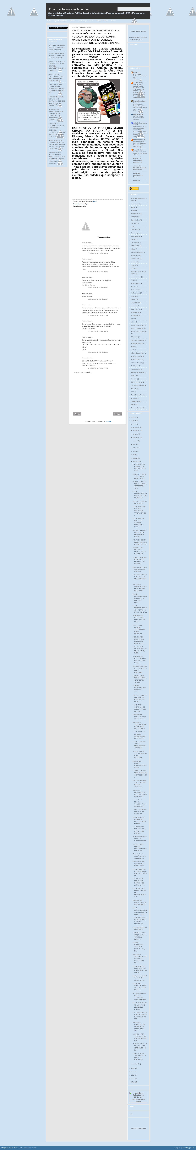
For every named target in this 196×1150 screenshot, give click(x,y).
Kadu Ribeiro (135, 290)
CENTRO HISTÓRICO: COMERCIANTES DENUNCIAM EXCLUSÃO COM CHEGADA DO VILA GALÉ (57, 89)
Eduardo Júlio (135, 258)
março (135, 458)
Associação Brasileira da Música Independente (140, 167)
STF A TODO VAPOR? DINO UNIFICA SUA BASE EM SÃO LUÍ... (140, 542)
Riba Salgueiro (135, 369)
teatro (132, 392)
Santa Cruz (134, 375)
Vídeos (113, 21)
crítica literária (135, 245)
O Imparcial (134, 337)
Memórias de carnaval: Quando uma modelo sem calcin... (140, 839)
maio (134, 451)
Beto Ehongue (135, 213)
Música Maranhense (139, 101)
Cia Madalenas (135, 236)
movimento (134, 315)
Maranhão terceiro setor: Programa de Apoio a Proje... (139, 856)
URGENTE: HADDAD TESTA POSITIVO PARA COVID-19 (139, 476)
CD (132, 226)
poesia (133, 346)
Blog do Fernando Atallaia (69, 9)
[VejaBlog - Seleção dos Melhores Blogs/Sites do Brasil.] (138, 1097)
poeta (132, 350)
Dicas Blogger (187, 1148)
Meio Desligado (138, 114)
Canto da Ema (135, 220)
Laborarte (134, 296)
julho (134, 444)
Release (72, 21)
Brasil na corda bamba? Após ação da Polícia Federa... (139, 902)
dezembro (136, 427)
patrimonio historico (137, 343)
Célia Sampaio (135, 233)
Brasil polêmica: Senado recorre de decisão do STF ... (139, 717)
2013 (133, 1075)
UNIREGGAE (135, 401)
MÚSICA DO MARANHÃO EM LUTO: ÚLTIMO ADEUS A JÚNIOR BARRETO (57, 47)
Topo (193, 1148)
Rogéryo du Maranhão (138, 372)
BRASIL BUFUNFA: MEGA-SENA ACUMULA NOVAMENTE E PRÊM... (139, 523)
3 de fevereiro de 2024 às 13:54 (98, 331)
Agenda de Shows (60, 21)
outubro (135, 434)
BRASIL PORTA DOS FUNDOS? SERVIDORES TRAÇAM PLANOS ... (139, 511)
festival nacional (136, 277)
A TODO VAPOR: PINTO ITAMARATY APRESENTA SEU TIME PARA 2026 (57, 55)
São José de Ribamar (137, 385)
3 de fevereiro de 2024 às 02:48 (98, 315)
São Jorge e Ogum (136, 382)
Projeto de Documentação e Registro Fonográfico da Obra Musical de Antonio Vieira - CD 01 (140, 106)
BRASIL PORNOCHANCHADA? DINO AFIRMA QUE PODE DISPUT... (140, 598)
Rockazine (136, 180)
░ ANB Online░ (138, 82)
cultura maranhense (137, 252)
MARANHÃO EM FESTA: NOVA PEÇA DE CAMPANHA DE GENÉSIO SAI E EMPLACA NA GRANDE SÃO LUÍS (57, 101)
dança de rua (135, 255)
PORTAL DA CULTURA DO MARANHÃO (137, 160)
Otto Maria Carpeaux (137, 340)
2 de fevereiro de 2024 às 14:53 (98, 271)
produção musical (136, 359)
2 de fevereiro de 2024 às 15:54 (98, 299)
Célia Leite (134, 229)
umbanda (134, 398)
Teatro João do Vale (137, 395)
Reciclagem (134, 366)
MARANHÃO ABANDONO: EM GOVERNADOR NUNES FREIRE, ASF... (139, 1026)
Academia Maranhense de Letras (138, 175)
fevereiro (136, 461)
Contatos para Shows (85, 21)
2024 (133, 424)
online (131, 1114)
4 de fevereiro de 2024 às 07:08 (98, 368)
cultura (133, 249)
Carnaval (134, 223)
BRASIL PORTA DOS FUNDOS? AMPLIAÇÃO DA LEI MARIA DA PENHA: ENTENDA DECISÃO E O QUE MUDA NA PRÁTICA (57, 144)
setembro (136, 437)
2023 (133, 1068)
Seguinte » (117, 414)
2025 (133, 420)
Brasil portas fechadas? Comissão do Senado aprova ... (140, 978)
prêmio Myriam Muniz (137, 353)
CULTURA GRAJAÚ (139, 140)
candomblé (134, 216)
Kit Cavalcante (135, 293)
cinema (133, 239)
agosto (135, 441)
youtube (133, 404)
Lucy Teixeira (135, 302)
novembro (136, 430)
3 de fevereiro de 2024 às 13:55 (98, 352)
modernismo (135, 312)
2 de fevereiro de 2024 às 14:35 (98, 253)
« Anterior (77, 414)
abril (134, 454)
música (133, 322)
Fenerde (133, 265)
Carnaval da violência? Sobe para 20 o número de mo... (140, 811)
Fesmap (133, 268)
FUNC (133, 280)
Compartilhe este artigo (80, 204)
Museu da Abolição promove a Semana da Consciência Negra (139, 143)
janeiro (135, 1064)
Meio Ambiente (135, 309)
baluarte (133, 210)
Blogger (108, 421)
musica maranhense (137, 328)
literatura (133, 299)
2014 (133, 1071)
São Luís (133, 388)
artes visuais (135, 204)
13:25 (95, 201)
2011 (133, 1082)
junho (135, 447)
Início (49, 21)
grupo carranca (135, 283)
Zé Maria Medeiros (136, 408)
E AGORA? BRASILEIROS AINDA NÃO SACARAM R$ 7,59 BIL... (139, 947)
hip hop (133, 286)
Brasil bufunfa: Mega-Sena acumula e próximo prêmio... (139, 863)
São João (134, 379)
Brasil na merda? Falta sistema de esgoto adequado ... (140, 569)
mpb (132, 318)
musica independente (137, 325)
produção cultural (136, 356)
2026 (133, 417)
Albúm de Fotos (102, 21)
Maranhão (134, 306)
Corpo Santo (135, 242)
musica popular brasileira (139, 331)
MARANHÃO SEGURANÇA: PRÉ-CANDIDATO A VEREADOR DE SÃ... (140, 958)
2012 (133, 1078)
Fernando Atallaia (137, 39)
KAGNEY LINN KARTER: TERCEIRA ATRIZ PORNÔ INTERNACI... (139, 629)
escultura (134, 262)
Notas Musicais (138, 150)
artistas (133, 207)
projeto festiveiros (136, 363)
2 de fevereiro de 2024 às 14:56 (98, 287)
